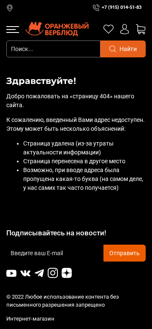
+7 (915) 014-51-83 (121, 7)
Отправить (124, 253)
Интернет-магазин (31, 319)
